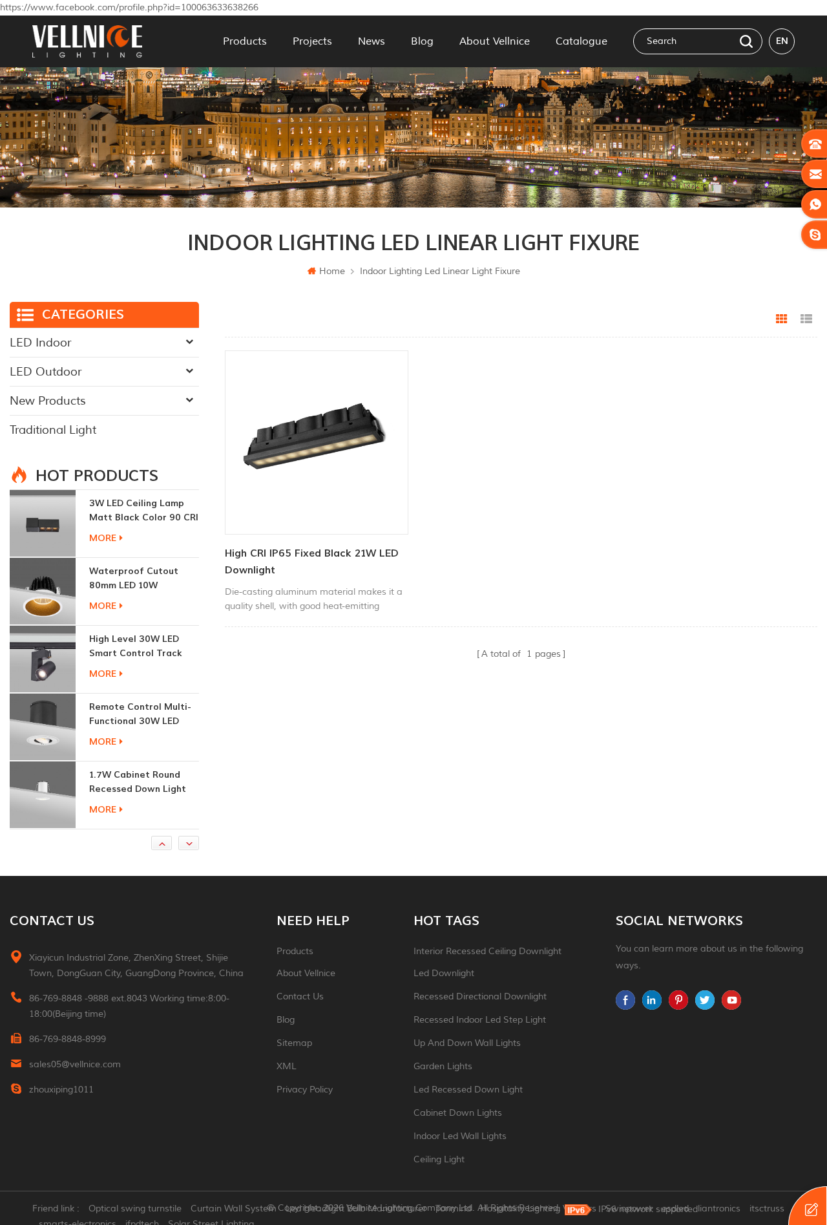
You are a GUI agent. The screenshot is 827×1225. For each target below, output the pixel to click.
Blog (422, 41)
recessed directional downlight (480, 996)
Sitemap (294, 1043)
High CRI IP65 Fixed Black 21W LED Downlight (312, 562)
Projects (312, 41)
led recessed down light (468, 1089)
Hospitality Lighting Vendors (538, 1208)
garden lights (443, 1066)
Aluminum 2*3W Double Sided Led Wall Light (141, 782)
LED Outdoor (45, 372)
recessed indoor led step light (480, 1019)
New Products (48, 401)
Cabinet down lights (458, 1112)
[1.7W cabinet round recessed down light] (43, 727)
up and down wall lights (467, 1043)
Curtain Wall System (234, 1208)
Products (245, 41)
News (371, 41)
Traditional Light (53, 430)
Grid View (781, 319)
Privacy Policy (305, 1089)
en (782, 41)
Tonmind (453, 1208)
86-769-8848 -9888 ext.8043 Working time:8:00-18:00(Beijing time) (129, 1006)
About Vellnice (494, 41)
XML (287, 1066)
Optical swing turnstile (135, 1208)
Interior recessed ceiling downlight (487, 951)
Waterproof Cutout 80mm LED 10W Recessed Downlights (137, 511)
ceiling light (439, 1159)
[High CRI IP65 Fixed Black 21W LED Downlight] (316, 442)
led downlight (444, 973)
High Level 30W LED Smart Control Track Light (135, 579)
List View (806, 319)
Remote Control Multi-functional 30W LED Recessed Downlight (140, 647)
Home (332, 271)
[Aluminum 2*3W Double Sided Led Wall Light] (43, 794)
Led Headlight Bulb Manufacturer (356, 1208)
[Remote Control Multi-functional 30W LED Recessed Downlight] (43, 659)
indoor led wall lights (460, 1136)
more (102, 538)
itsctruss (766, 1208)
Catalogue (581, 41)
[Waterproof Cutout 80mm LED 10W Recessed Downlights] (43, 523)
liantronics (719, 1208)
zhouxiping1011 (61, 1089)
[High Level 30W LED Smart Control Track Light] (43, 591)
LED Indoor (40, 343)
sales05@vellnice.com (75, 1064)
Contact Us (300, 996)
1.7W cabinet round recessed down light (137, 714)
